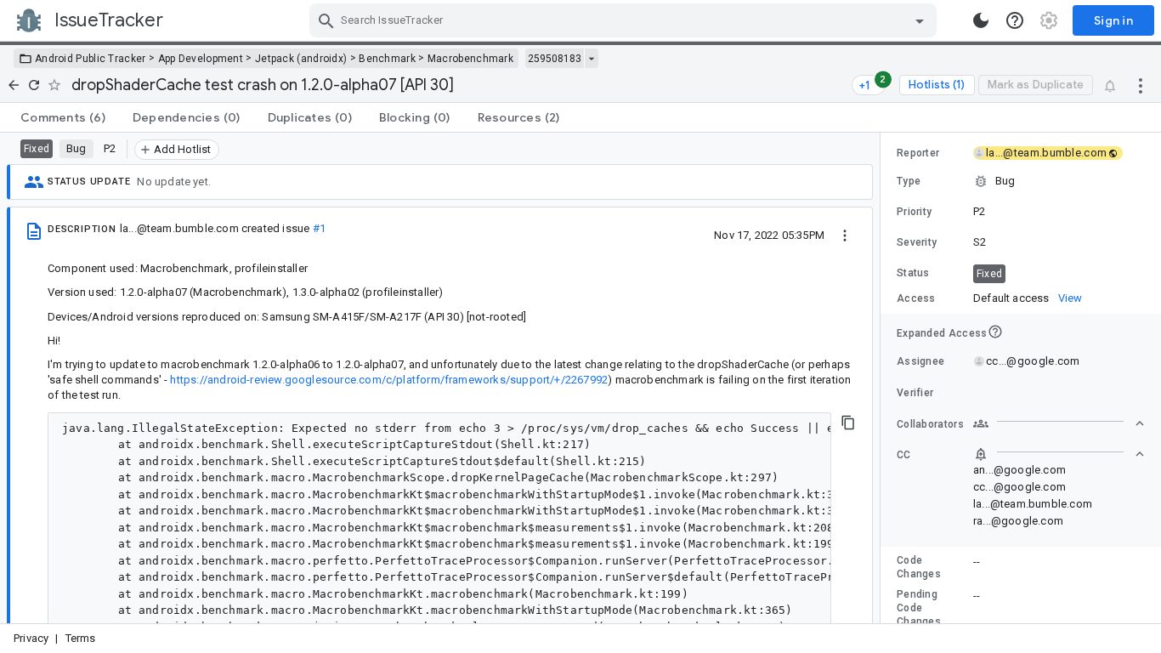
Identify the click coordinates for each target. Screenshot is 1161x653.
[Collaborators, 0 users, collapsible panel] (1059, 423)
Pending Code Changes (919, 607)
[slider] (883, 378)
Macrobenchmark (470, 59)
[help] (1015, 20)
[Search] (326, 20)
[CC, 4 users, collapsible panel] (1059, 454)
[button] (1021, 181)
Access (916, 298)
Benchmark (387, 59)
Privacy (31, 638)
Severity (917, 242)
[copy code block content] (848, 422)
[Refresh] (34, 85)
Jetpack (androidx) (301, 59)
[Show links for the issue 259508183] (591, 58)
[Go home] (13, 85)
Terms (80, 638)
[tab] (63, 117)
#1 (319, 228)
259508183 (554, 59)
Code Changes (919, 567)
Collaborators (930, 424)
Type (908, 181)
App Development (201, 59)
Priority (914, 212)
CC (904, 455)
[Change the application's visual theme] (981, 20)
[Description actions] (844, 234)
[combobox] (625, 20)
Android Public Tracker (90, 59)
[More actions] (1140, 85)
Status (913, 273)
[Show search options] (919, 20)
